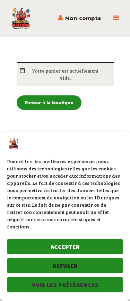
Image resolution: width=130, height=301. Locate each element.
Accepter (65, 246)
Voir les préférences (65, 284)
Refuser (65, 265)
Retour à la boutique (49, 102)
